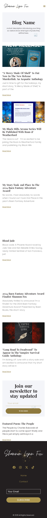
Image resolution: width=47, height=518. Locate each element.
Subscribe (23, 500)
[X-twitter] (27, 467)
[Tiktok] (33, 467)
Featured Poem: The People (18, 423)
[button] (44, 6)
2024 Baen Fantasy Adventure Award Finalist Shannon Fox (23, 295)
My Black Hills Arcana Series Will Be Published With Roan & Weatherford (21, 132)
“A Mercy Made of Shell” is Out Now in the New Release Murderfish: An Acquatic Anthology (22, 76)
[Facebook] (14, 467)
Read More (6, 95)
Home (24, 475)
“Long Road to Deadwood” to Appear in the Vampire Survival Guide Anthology (20, 352)
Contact (23, 481)
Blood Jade (8, 240)
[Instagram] (20, 467)
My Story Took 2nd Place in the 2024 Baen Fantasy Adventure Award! (20, 188)
